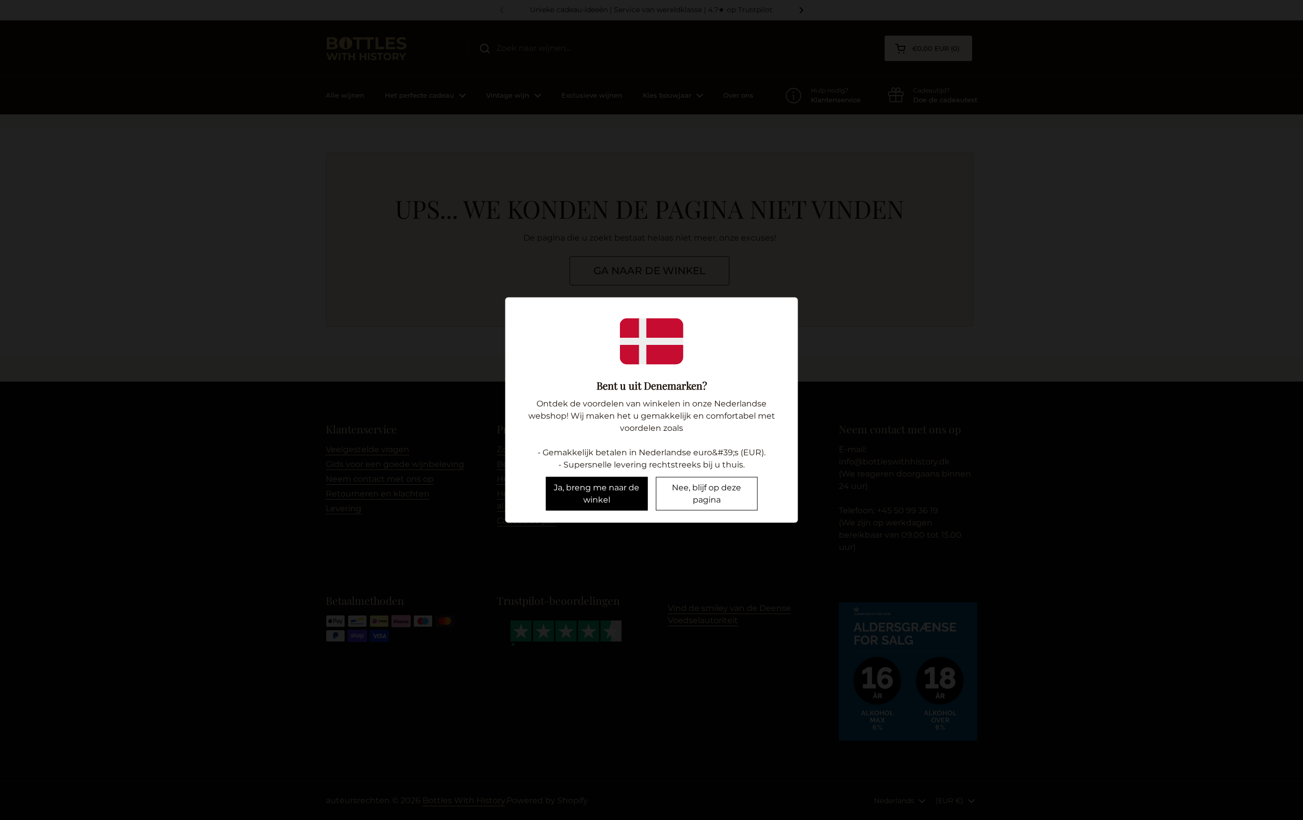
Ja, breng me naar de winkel (596, 494)
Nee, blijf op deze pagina (706, 494)
